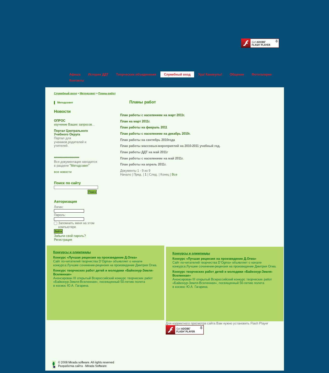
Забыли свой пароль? (70, 236)
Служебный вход (65, 93)
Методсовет (87, 93)
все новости (63, 172)
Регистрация (63, 239)
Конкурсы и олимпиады (72, 252)
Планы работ (107, 93)
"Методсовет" (80, 165)
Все (174, 174)
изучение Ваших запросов (73, 124)
